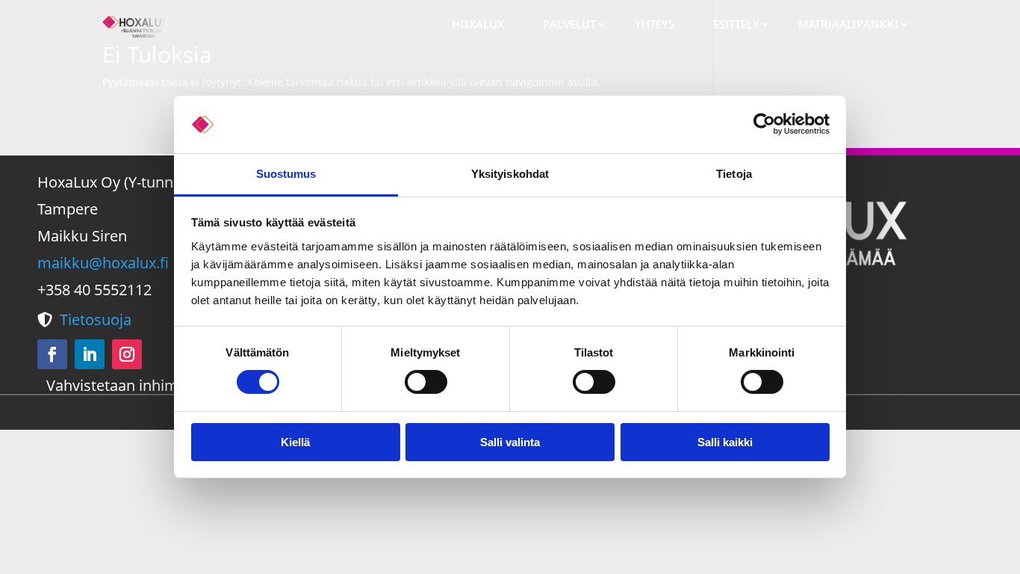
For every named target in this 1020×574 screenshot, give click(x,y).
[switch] (426, 382)
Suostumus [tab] (286, 173)
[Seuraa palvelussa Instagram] (127, 354)
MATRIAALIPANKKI (848, 23)
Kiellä (295, 442)
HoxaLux (478, 23)
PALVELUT (569, 23)
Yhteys (654, 23)
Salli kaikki (725, 442)
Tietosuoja (95, 319)
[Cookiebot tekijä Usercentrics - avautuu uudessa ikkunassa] (764, 124)
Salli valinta (510, 442)
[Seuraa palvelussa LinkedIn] (90, 354)
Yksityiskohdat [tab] (510, 173)
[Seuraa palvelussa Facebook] (52, 354)
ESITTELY (736, 23)
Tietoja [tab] (734, 173)
